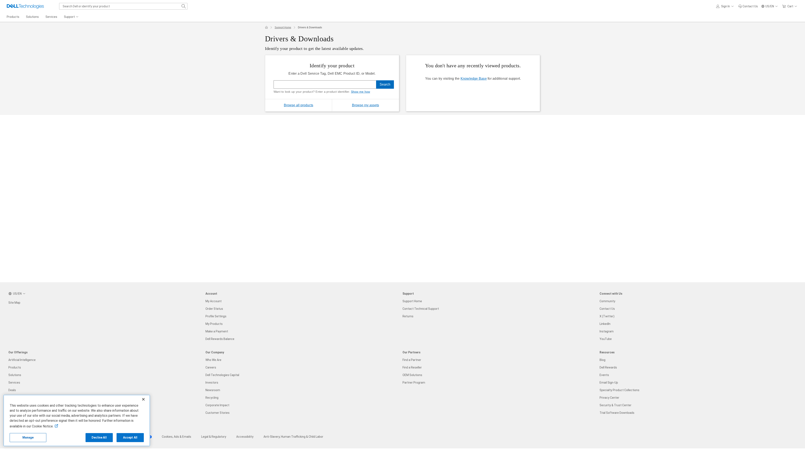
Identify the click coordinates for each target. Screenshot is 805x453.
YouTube (606, 339)
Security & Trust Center (615, 405)
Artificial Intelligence (22, 360)
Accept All (130, 437)
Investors (211, 382)
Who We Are (213, 360)
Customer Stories (217, 412)
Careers (210, 367)
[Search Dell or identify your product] (183, 6)
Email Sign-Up (609, 382)
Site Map (14, 302)
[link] (748, 6)
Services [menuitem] (51, 16)
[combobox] (123, 6)
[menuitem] (71, 17)
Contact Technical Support (420, 308)
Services (14, 382)
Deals (12, 390)
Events (604, 375)
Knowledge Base (474, 78)
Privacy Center (609, 397)
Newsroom (212, 390)
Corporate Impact (217, 405)
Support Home (283, 27)
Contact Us (607, 308)
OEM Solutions (412, 375)
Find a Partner (411, 360)
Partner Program (413, 382)
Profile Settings (215, 316)
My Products (214, 323)
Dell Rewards (608, 367)
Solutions (14, 375)
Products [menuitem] (13, 16)
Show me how (360, 91)
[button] (725, 6)
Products (14, 367)
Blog (602, 360)
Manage (28, 437)
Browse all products (298, 105)
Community (607, 301)
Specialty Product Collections (619, 390)
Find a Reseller (412, 367)
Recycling (211, 397)
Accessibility (244, 436)
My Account (213, 301)
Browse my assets (375, 105)
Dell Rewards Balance (219, 339)
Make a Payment (216, 331)
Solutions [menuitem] (32, 16)
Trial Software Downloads (617, 412)
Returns (407, 316)
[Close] (143, 399)
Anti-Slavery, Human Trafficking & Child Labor (293, 436)
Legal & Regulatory (213, 436)
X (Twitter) (607, 316)
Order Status (214, 308)
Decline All (99, 437)
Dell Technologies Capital (222, 375)
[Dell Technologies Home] (25, 6)
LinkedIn (605, 323)
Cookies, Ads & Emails (176, 436)
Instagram (607, 331)
